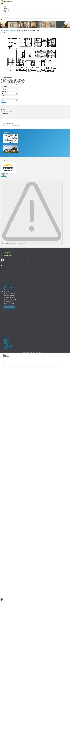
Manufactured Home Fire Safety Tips (9, 293)
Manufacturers (7, 8)
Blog (5, 11)
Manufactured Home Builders (8, 271)
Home (2, 30)
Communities (6, 10)
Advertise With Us (6, 335)
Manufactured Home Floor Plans (9, 267)
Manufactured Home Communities (9, 287)
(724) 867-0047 (4, 177)
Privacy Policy (6, 327)
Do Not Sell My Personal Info (8, 331)
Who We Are (6, 319)
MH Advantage (6, 289)
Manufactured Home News (8, 288)
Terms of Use (6, 325)
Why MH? (5, 317)
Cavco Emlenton (13, 30)
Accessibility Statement (7, 333)
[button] (13, 86)
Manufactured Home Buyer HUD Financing (10, 299)
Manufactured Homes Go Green (9, 303)
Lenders (5, 9)
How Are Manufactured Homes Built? (9, 297)
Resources (5, 313)
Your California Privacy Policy (8, 329)
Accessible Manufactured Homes (9, 301)
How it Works (6, 315)
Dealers (5, 7)
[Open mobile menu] (1, 20)
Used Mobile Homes (7, 286)
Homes (5, 6)
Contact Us (5, 323)
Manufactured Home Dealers (8, 269)
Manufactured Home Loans (8, 273)
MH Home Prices (6, 321)
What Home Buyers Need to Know (9, 295)
